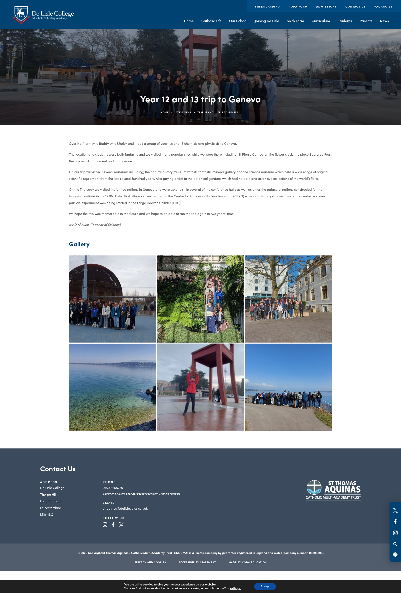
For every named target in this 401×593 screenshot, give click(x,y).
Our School (238, 20)
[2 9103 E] (288, 299)
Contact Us (355, 6)
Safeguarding (267, 6)
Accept (265, 586)
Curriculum (321, 20)
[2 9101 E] (112, 387)
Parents (366, 20)
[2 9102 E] (288, 387)
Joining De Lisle (267, 20)
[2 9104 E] (200, 299)
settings (235, 588)
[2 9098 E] (112, 299)
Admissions (326, 6)
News (384, 20)
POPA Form (298, 6)
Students (345, 20)
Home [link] (165, 112)
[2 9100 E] (200, 387)
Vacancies (383, 6)
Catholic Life (211, 20)
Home (189, 20)
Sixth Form (295, 20)
